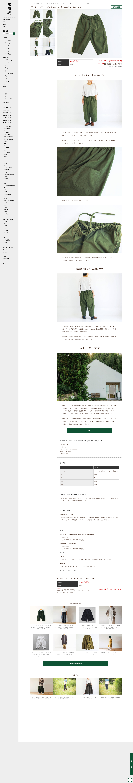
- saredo (5, 161)
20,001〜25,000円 (8, 120)
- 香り (5, 89)
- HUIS (4, 183)
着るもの (42, 3)
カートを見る (6, 249)
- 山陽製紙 (5, 163)
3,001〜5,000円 (7, 110)
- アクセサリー (7, 79)
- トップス (6, 68)
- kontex (5, 156)
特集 (4, 237)
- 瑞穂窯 (4, 205)
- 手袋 (5, 76)
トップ (31, 3)
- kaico (4, 143)
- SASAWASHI (6, 159)
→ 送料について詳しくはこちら (68, 570)
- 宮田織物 (5, 207)
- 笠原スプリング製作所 (8, 139)
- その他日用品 (7, 54)
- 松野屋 (4, 196)
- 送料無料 (5, 242)
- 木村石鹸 (5, 150)
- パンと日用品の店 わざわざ (9, 185)
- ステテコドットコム (7, 167)
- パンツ (6, 70)
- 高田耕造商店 (6, 169)
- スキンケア (7, 43)
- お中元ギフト (6, 239)
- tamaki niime (6, 170)
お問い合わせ (6, 26)
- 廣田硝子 (5, 189)
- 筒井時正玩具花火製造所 (8, 174)
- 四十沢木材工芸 (6, 128)
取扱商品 (5, 31)
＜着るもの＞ (6, 57)
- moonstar (5, 209)
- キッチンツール (8, 40)
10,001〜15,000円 (8, 115)
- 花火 (5, 93)
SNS (4, 256)
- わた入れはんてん (8, 60)
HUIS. (52, 3)
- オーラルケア (7, 45)
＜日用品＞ (6, 37)
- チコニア (5, 172)
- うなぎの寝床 (6, 132)
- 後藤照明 (5, 154)
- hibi (4, 187)
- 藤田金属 (5, 191)
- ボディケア (7, 42)
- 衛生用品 (6, 53)
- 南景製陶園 (5, 178)
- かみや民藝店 (6, 147)
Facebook (6, 261)
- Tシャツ (6, 67)
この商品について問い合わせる (114, 66)
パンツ (48, 3)
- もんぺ (6, 59)
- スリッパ (6, 51)
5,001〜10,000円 (7, 112)
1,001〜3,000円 (7, 107)
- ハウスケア (7, 48)
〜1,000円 (5, 105)
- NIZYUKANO (6, 181)
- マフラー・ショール (9, 73)
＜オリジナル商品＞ (8, 98)
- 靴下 (5, 75)
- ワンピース (7, 81)
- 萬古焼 (4, 226)
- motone (5, 211)
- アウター (6, 62)
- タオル (6, 50)
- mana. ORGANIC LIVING (8, 200)
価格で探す (6, 102)
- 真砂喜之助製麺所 (7, 194)
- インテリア (7, 88)
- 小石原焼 (5, 225)
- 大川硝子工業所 (6, 134)
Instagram (6, 258)
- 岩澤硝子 (5, 130)
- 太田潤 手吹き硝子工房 (8, 136)
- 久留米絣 (5, 221)
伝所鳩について (7, 19)
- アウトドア (7, 91)
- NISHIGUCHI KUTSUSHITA (9, 180)
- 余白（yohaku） (6, 214)
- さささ (4, 158)
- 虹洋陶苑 (5, 176)
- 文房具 (6, 94)
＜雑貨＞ (5, 86)
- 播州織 (4, 228)
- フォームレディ (6, 192)
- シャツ (6, 65)
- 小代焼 (4, 223)
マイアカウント (7, 252)
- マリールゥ (5, 202)
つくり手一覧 (7, 127)
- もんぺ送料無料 (6, 240)
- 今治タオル (5, 230)
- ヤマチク (5, 213)
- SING (4, 165)
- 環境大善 (5, 148)
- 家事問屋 (5, 141)
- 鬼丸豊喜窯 (5, 137)
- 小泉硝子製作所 (6, 152)
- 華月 (4, 145)
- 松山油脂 (5, 198)
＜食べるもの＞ (7, 84)
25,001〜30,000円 (8, 122)
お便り (4, 24)
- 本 (5, 96)
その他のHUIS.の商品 (76, 663)
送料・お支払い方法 (8, 247)
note (4, 263)
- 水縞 (4, 203)
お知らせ (5, 21)
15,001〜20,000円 (8, 117)
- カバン (6, 78)
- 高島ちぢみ (5, 232)
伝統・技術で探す (8, 219)
